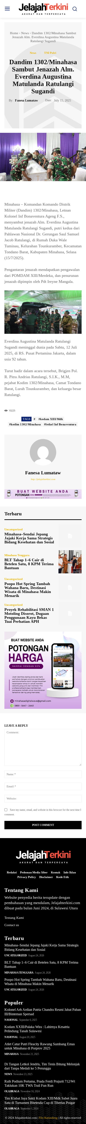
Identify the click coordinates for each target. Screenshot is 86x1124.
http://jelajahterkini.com (43, 479)
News (25, 33)
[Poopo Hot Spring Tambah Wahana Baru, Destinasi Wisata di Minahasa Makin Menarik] (70, 587)
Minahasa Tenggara (17, 555)
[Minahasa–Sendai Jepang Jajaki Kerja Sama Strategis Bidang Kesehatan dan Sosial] (70, 536)
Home (14, 33)
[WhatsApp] (58, 113)
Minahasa (11, 1054)
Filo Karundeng (48, 1117)
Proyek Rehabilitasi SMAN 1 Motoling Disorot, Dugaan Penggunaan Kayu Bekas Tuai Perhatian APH (29, 615)
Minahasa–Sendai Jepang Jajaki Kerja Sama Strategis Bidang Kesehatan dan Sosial (29, 538)
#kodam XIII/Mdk (51, 419)
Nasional (11, 1019)
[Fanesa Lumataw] (43, 452)
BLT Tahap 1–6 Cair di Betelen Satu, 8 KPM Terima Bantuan (29, 564)
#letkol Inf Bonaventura (60, 424)
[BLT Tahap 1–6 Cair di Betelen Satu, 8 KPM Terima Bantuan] (70, 561)
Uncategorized (13, 529)
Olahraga (11, 1091)
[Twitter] (38, 113)
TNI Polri (50, 52)
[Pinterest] (48, 113)
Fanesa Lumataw (26, 100)
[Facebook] (27, 113)
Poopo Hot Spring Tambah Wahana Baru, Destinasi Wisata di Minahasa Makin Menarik (27, 590)
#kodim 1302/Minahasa (25, 424)
